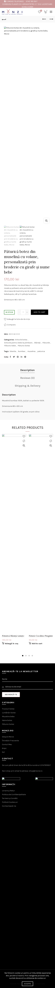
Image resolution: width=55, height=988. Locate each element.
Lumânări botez (9, 713)
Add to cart (39, 312)
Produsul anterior (44, 19)
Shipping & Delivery (27, 385)
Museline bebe (8, 716)
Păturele (46, 343)
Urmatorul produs (51, 19)
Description (27, 370)
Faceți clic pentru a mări (46, 220)
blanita (13, 351)
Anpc (4, 748)
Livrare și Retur (8, 791)
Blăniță (37, 343)
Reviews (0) (27, 377)
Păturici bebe (10, 346)
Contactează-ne (9, 806)
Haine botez (7, 720)
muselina (31, 351)
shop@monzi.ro (35, 771)
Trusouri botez (8, 709)
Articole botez (21, 340)
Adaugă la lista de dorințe (18, 319)
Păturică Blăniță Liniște (13, 636)
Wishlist (41, 10)
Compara (11, 325)
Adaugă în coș (11, 643)
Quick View (23, 445)
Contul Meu (7, 744)
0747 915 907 (31, 1)
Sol (3, 752)
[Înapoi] (4, 19)
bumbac (21, 351)
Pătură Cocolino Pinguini (41, 636)
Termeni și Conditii (9, 798)
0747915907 (45, 765)
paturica (41, 351)
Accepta (27, 984)
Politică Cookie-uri (10, 802)
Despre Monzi (8, 737)
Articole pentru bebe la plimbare (18, 343)
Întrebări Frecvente (10, 740)
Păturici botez (24, 346)
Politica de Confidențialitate (14, 794)
